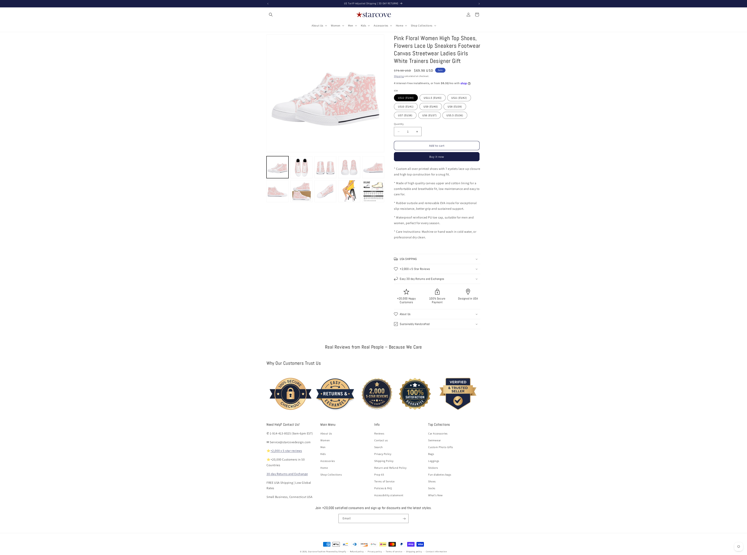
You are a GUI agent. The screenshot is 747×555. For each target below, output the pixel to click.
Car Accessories (438, 433)
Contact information (436, 551)
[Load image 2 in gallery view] (301, 167)
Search (378, 447)
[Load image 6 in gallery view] (277, 191)
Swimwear (434, 440)
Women (325, 440)
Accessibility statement (388, 495)
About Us (326, 433)
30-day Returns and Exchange (287, 474)
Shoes (432, 481)
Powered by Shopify (336, 551)
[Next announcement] (479, 3)
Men (323, 447)
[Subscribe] (404, 518)
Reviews (379, 433)
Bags (431, 454)
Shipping (399, 76)
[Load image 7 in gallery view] (301, 191)
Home (324, 467)
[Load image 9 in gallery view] (349, 191)
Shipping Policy (384, 460)
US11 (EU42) (459, 98)
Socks (431, 488)
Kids (323, 454)
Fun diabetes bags (439, 474)
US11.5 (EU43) (433, 98)
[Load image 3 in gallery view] (325, 167)
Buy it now (436, 157)
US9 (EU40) (430, 106)
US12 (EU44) (406, 98)
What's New (435, 495)
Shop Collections (331, 474)
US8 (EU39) (455, 106)
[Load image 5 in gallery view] (373, 167)
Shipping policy (414, 551)
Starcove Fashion (317, 551)
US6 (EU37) (429, 115)
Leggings (433, 460)
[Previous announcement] (268, 3)
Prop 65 (379, 474)
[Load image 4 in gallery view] (349, 167)
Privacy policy (375, 551)
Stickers (433, 467)
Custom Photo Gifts (440, 447)
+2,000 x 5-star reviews (286, 451)
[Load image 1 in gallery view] (277, 167)
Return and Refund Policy (390, 467)
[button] (271, 14)
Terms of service (394, 551)
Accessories (327, 460)
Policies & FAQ (383, 488)
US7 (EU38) (405, 115)
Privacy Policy (382, 454)
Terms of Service (384, 481)
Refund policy (357, 551)
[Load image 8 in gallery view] (325, 191)
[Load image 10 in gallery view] (373, 191)
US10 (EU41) (406, 106)
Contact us (381, 440)
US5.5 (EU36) (454, 115)
